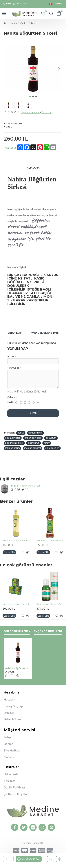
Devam (33, 413)
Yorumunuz (13, 367)
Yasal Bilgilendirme (44, 333)
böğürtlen (51, 438)
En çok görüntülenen (49, 631)
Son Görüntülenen (17, 631)
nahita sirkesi (35, 432)
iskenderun (33, 443)
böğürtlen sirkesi (14, 443)
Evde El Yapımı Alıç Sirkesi (26, 485)
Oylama (11, 397)
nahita (21, 432)
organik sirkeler (33, 438)
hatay (47, 443)
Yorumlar (15, 333)
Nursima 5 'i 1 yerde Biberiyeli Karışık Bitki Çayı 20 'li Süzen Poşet (23, 604)
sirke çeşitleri (52, 448)
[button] (7, 68)
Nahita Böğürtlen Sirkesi (18, 668)
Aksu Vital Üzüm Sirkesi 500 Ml (50, 540)
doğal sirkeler (12, 438)
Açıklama (33, 167)
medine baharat (32, 448)
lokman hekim (12, 448)
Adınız (10, 356)
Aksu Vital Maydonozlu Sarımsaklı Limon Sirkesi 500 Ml (17, 540)
